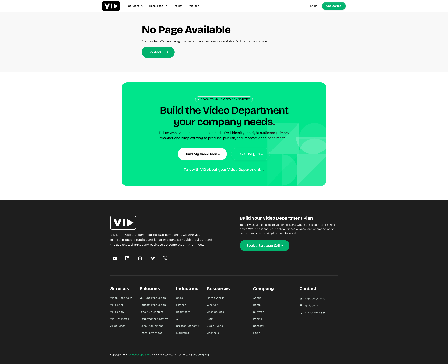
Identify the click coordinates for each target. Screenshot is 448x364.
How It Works (215, 297)
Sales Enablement (151, 325)
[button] (136, 6)
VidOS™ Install (119, 318)
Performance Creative (154, 318)
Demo (257, 304)
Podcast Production (153, 304)
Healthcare (183, 311)
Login (313, 6)
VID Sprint (116, 304)
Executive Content (151, 311)
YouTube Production (153, 297)
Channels (213, 332)
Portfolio (193, 6)
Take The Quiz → (250, 154)
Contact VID (158, 52)
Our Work (259, 311)
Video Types (215, 325)
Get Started (333, 6)
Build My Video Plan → (202, 154)
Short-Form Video (151, 332)
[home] (111, 6)
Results (177, 6)
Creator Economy (187, 325)
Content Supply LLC (139, 354)
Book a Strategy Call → (264, 245)
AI (177, 318)
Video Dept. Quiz (121, 297)
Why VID (212, 304)
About (257, 297)
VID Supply (117, 311)
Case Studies (215, 311)
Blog (210, 318)
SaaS (179, 297)
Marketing (182, 332)
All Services (117, 325)
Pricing (257, 318)
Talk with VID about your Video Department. (222, 169)
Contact (258, 325)
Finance (181, 304)
